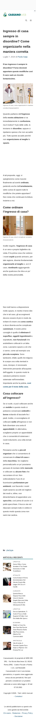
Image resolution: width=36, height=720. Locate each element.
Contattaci (18, 696)
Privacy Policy (27, 713)
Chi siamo (7, 713)
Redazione (16, 713)
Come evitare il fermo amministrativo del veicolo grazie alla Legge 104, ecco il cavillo (20, 582)
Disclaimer (19, 716)
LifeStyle (9, 550)
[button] (26, 21)
